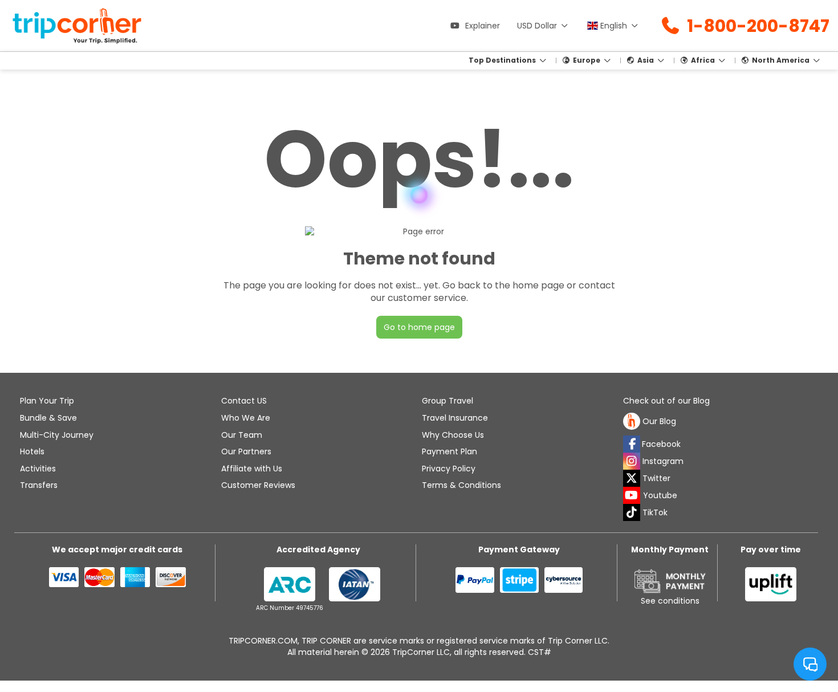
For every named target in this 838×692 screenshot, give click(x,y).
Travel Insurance (455, 418)
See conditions (670, 600)
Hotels (32, 451)
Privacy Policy (448, 468)
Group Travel (447, 400)
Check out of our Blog (666, 401)
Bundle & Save (48, 418)
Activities (38, 468)
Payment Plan (449, 451)
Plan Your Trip (47, 400)
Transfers (39, 485)
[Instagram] (631, 461)
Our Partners (246, 451)
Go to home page (419, 327)
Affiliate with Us (251, 468)
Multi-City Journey (56, 435)
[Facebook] (631, 444)
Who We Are (245, 418)
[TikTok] (631, 512)
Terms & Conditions (461, 485)
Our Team (241, 435)
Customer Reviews (258, 485)
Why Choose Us (453, 435)
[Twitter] (631, 478)
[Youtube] (631, 495)
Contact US (244, 400)
